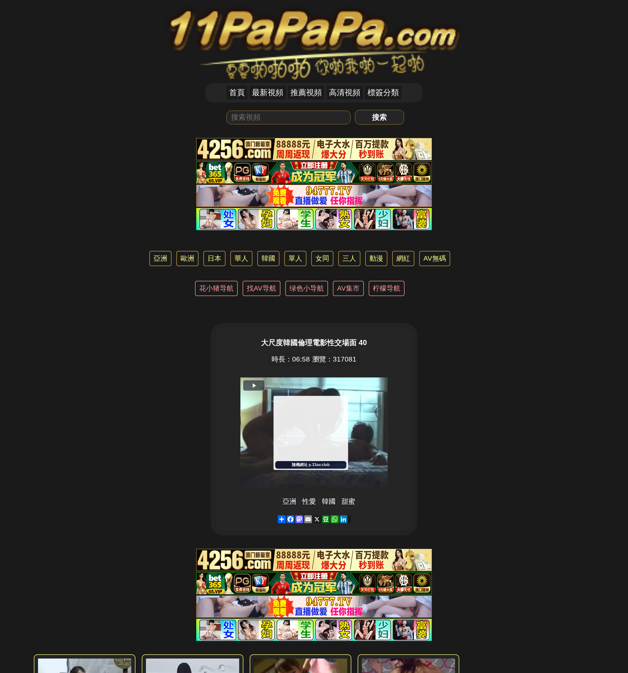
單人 (295, 258)
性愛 (309, 501)
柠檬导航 (386, 288)
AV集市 (348, 288)
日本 (214, 258)
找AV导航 (261, 288)
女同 (322, 258)
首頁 (237, 92)
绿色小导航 (306, 288)
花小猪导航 (216, 288)
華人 (241, 258)
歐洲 (187, 258)
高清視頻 (344, 92)
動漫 (376, 258)
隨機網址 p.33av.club (311, 465)
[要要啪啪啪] (314, 41)
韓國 (268, 258)
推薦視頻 (306, 92)
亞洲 (160, 258)
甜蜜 (348, 501)
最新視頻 (267, 92)
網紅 (403, 258)
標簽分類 (383, 92)
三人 (349, 258)
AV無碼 (434, 258)
